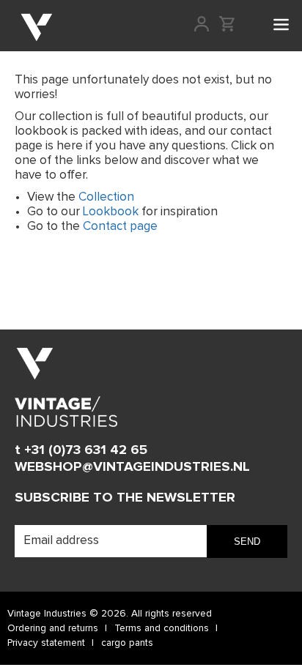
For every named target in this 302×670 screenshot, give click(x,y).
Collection (106, 197)
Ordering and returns (52, 628)
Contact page (120, 226)
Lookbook (111, 212)
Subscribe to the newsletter (125, 498)
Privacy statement (46, 643)
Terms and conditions (161, 628)
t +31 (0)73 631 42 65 (81, 450)
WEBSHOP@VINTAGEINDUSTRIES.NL (132, 467)
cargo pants (127, 643)
